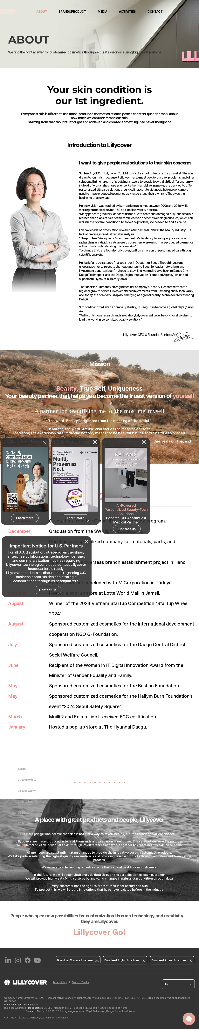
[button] (44, 443)
